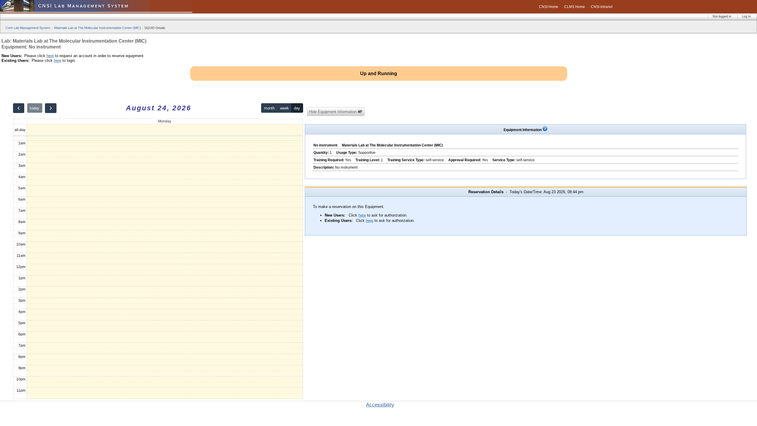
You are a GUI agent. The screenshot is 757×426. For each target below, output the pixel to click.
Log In (746, 16)
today (34, 108)
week (284, 108)
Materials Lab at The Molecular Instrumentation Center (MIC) (97, 28)
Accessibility (380, 405)
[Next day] (50, 108)
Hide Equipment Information (333, 111)
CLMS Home (574, 7)
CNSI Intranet (601, 7)
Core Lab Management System (28, 28)
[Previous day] (18, 108)
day (297, 108)
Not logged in (722, 16)
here (50, 56)
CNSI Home (548, 7)
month (269, 108)
